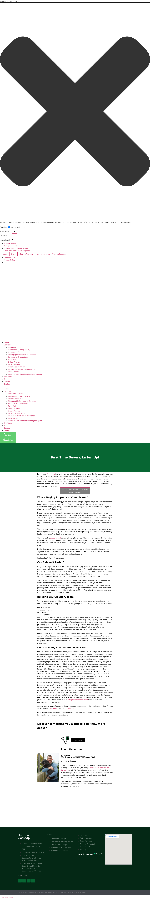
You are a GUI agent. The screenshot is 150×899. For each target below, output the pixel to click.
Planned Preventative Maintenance (21, 369)
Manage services (10, 246)
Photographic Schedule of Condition (22, 355)
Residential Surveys (15, 347)
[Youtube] (29, 880)
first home (51, 474)
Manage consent (8, 897)
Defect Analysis (14, 362)
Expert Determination (16, 367)
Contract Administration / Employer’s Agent (25, 374)
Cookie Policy (9, 257)
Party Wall (12, 359)
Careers (7, 381)
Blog (6, 379)
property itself (55, 538)
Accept (4, 254)
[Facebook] (20, 880)
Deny (13, 254)
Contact (7, 384)
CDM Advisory (13, 372)
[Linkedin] (24, 880)
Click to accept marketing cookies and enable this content (75, 491)
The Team (8, 377)
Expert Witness (14, 364)
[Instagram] (33, 880)
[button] (75, 111)
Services (7, 345)
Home (6, 342)
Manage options (10, 243)
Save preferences (43, 254)
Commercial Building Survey (19, 350)
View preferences (26, 254)
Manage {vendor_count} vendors (16, 248)
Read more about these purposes (17, 251)
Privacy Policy (9, 260)
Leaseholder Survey (15, 352)
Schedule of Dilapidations (18, 357)
